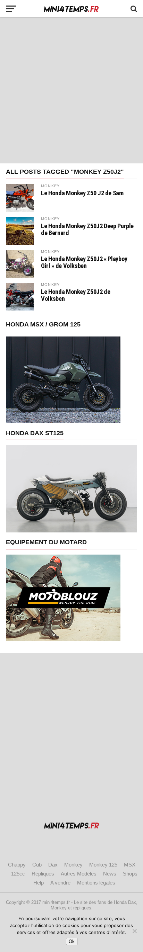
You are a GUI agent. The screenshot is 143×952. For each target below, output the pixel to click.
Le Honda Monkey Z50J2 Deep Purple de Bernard (87, 229)
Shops (130, 874)
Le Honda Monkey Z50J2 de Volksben (75, 295)
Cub (37, 865)
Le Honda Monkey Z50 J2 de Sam (82, 193)
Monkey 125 (103, 865)
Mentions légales (96, 883)
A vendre (60, 883)
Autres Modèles (78, 874)
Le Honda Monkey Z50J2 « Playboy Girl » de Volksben (84, 262)
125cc (18, 874)
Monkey (73, 865)
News (109, 874)
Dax (53, 865)
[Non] (134, 930)
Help (38, 883)
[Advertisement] (71, 90)
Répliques (43, 874)
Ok (72, 941)
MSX (129, 865)
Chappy (17, 865)
